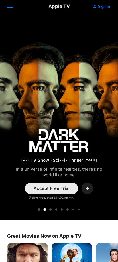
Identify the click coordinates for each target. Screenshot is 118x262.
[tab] (39, 209)
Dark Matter (59, 117)
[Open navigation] (13, 6)
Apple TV (59, 6)
